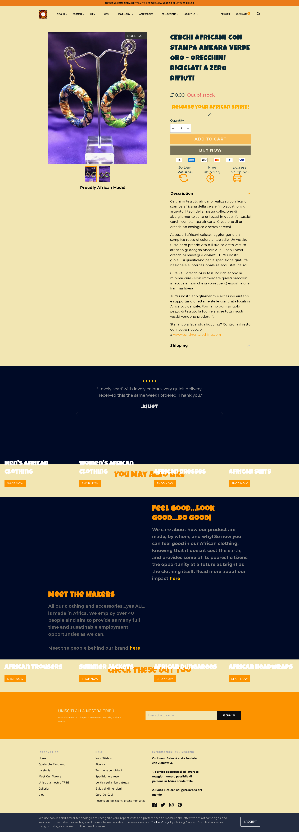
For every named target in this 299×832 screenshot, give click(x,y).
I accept (250, 821)
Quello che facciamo (52, 764)
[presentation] (77, 414)
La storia (44, 770)
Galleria (44, 788)
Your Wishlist (104, 758)
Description (181, 193)
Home (42, 758)
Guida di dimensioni (109, 788)
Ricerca (100, 764)
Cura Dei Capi (104, 795)
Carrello (242, 14)
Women (77, 14)
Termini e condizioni (109, 770)
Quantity (177, 120)
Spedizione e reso (107, 776)
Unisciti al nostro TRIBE (54, 782)
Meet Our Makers (50, 776)
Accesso (225, 14)
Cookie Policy (160, 822)
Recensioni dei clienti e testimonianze (120, 801)
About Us (189, 14)
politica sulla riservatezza (112, 782)
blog (41, 795)
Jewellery (124, 14)
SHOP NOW (15, 483)
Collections (169, 14)
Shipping (179, 345)
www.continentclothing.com (197, 335)
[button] (141, 98)
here (175, 578)
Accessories (146, 14)
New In (61, 14)
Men (92, 14)
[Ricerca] (258, 14)
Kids (106, 14)
